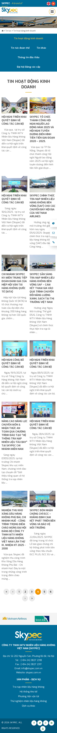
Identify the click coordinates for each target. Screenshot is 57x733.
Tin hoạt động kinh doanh (24, 31)
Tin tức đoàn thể (20, 47)
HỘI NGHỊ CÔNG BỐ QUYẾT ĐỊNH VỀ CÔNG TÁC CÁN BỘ (13, 363)
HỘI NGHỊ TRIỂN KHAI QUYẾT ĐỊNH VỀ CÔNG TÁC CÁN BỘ (14, 120)
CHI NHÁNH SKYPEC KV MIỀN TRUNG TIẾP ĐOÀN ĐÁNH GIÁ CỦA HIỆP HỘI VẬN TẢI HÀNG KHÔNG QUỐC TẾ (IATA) (14, 283)
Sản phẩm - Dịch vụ (29, 679)
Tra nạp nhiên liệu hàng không (28, 686)
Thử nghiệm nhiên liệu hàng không (28, 701)
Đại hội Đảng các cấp (28, 66)
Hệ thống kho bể (28, 691)
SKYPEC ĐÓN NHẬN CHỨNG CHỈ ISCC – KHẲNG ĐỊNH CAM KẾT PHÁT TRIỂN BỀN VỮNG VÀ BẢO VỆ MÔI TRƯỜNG (42, 519)
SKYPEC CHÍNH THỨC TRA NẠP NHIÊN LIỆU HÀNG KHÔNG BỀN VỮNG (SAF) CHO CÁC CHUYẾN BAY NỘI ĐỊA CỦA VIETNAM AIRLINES (42, 206)
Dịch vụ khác (28, 705)
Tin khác (41, 47)
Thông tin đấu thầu (28, 57)
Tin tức (8, 31)
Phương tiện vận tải (28, 696)
